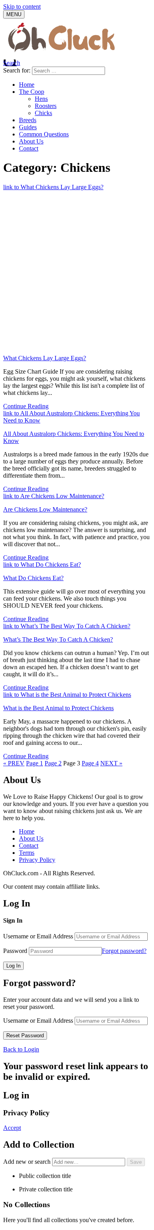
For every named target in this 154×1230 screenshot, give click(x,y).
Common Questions (44, 134)
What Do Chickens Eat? (33, 578)
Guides (28, 127)
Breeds (27, 120)
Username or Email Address (38, 936)
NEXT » (111, 763)
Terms (26, 852)
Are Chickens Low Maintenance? (45, 509)
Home (26, 84)
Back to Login (21, 1049)
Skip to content (22, 6)
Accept (12, 1127)
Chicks (43, 113)
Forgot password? (124, 950)
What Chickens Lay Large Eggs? (44, 358)
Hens (41, 98)
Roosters (45, 105)
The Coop (31, 91)
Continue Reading (26, 406)
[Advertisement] (77, 271)
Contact (28, 148)
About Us (31, 141)
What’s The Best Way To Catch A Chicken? (58, 639)
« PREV (13, 763)
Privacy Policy (37, 859)
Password (15, 950)
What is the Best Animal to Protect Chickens (58, 708)
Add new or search (27, 1161)
